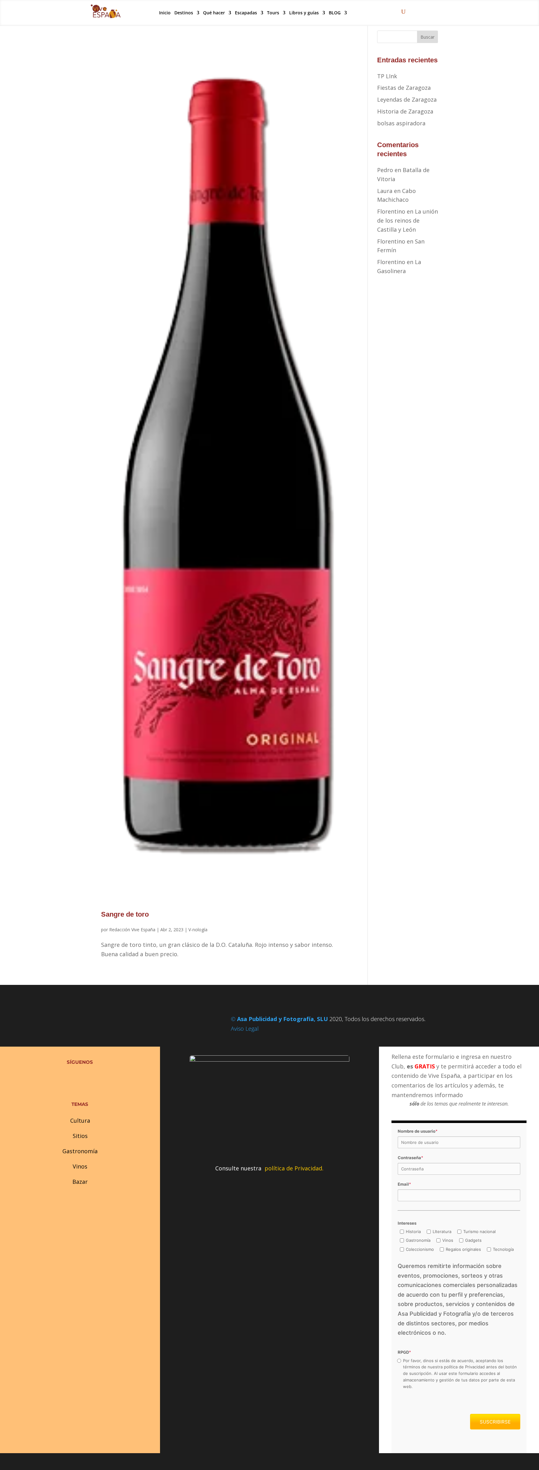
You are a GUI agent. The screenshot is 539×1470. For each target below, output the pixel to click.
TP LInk (387, 76)
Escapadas (246, 13)
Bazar (80, 1181)
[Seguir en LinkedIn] (92, 1077)
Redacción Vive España (132, 930)
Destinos (183, 13)
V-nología (197, 930)
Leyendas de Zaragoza (407, 99)
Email (404, 1184)
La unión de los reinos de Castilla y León (407, 220)
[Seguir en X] (80, 1077)
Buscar (427, 37)
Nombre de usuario (418, 1131)
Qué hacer (214, 13)
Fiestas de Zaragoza (404, 87)
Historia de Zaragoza (405, 111)
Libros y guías (304, 13)
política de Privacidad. (294, 1168)
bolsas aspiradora (401, 123)
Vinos (80, 1166)
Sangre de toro (125, 914)
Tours (273, 13)
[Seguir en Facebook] (67, 1077)
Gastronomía (80, 1151)
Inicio (165, 13)
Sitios (80, 1136)
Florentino (391, 211)
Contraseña (410, 1157)
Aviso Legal (245, 1028)
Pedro (385, 170)
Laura (384, 191)
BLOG (335, 13)
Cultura (80, 1120)
